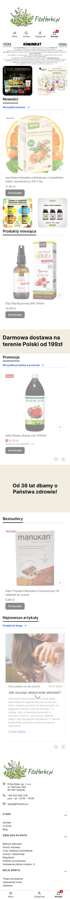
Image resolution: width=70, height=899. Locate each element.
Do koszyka (15, 192)
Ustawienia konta (12, 882)
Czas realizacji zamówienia (17, 850)
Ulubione (7, 885)
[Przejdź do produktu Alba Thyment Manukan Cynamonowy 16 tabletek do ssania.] (35, 558)
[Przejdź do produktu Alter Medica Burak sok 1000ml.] (35, 402)
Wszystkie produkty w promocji (21, 365)
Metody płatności (12, 843)
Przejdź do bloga (12, 625)
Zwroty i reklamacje (13, 854)
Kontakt (7, 822)
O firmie (7, 825)
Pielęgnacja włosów (24, 686)
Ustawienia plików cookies (17, 864)
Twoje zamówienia (13, 878)
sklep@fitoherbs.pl (17, 803)
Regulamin (8, 857)
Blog (5, 829)
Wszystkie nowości (14, 107)
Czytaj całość (17, 731)
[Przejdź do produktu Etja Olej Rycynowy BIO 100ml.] (35, 270)
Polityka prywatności (14, 860)
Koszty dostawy (11, 847)
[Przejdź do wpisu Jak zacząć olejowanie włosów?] (35, 658)
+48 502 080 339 (17, 795)
